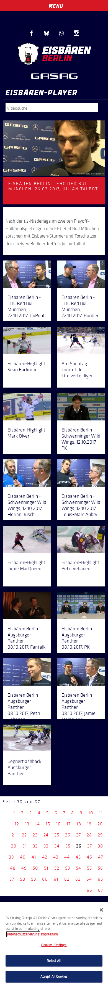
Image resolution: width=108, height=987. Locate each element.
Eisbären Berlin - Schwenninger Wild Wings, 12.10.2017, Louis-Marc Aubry (80, 505)
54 (78, 868)
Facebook (31, 33)
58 (22, 879)
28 (89, 835)
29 (100, 835)
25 (56, 835)
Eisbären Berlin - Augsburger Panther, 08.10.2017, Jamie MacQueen (78, 707)
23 (35, 835)
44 (67, 857)
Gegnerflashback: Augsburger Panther (24, 767)
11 (101, 813)
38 (100, 846)
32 (35, 846)
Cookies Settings (53, 945)
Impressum (49, 934)
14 (37, 824)
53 (67, 868)
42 (44, 857)
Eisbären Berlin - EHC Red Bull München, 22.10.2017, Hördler (80, 306)
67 (100, 890)
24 (45, 835)
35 (67, 846)
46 (89, 857)
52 (56, 868)
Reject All (54, 961)
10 (90, 813)
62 (67, 879)
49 (24, 868)
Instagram (76, 33)
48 (13, 868)
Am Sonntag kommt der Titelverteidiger (77, 369)
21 (14, 835)
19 (89, 824)
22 (24, 835)
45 (78, 857)
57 (11, 879)
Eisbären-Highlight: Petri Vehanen (81, 565)
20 (100, 824)
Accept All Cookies (54, 976)
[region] (54, 944)
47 (100, 857)
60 (45, 879)
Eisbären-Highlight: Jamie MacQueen (27, 565)
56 (100, 868)
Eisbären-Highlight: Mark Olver (27, 433)
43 (55, 857)
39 (11, 857)
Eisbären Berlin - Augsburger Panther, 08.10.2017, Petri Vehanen (24, 707)
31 (24, 846)
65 (100, 879)
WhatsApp (61, 33)
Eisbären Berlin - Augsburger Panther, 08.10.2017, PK (78, 638)
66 (89, 890)
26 (67, 835)
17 (68, 824)
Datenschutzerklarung (23, 934)
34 (57, 846)
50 (35, 868)
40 (23, 857)
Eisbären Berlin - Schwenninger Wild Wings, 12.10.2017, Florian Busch (26, 505)
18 (78, 824)
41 (34, 857)
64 (89, 879)
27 (78, 835)
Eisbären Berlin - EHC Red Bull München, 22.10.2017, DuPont (26, 306)
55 (89, 868)
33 (45, 846)
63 (78, 879)
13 (27, 824)
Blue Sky (46, 33)
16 (58, 824)
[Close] (101, 910)
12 (17, 824)
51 (46, 868)
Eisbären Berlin (54, 53)
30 (14, 846)
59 (33, 879)
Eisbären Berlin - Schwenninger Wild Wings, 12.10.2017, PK (80, 439)
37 (89, 846)
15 (48, 824)
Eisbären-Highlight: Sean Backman (27, 366)
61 (56, 879)
